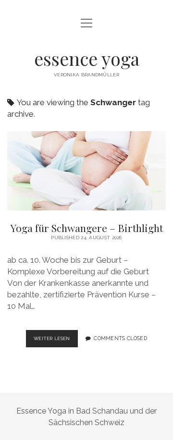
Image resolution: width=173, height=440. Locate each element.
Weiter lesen (56, 341)
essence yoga (86, 58)
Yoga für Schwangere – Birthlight (86, 170)
